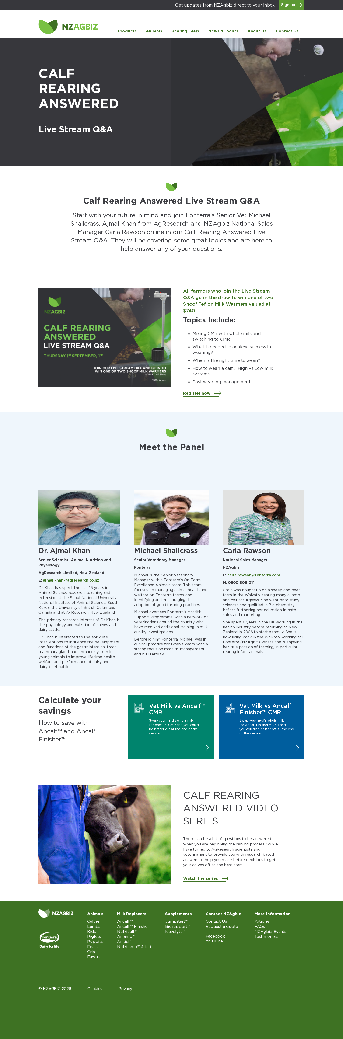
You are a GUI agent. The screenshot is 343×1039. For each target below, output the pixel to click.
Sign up (288, 5)
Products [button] (127, 31)
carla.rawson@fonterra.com (253, 575)
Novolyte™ (175, 931)
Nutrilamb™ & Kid (134, 946)
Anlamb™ (126, 936)
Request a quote (222, 926)
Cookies (95, 989)
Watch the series (200, 878)
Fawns (93, 956)
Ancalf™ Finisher (133, 926)
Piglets (94, 936)
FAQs (260, 926)
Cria (91, 951)
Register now (196, 393)
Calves (93, 921)
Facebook (215, 936)
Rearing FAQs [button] (185, 31)
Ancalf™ (125, 921)
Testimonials (266, 936)
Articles (262, 921)
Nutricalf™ (127, 931)
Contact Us (287, 31)
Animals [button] (154, 31)
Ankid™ (124, 941)
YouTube (214, 941)
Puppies (95, 941)
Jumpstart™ (176, 921)
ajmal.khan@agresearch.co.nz (71, 580)
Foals (92, 946)
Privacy (125, 989)
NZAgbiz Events (270, 931)
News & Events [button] (223, 31)
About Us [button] (257, 31)
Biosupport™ (177, 926)
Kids (91, 931)
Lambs (93, 926)
